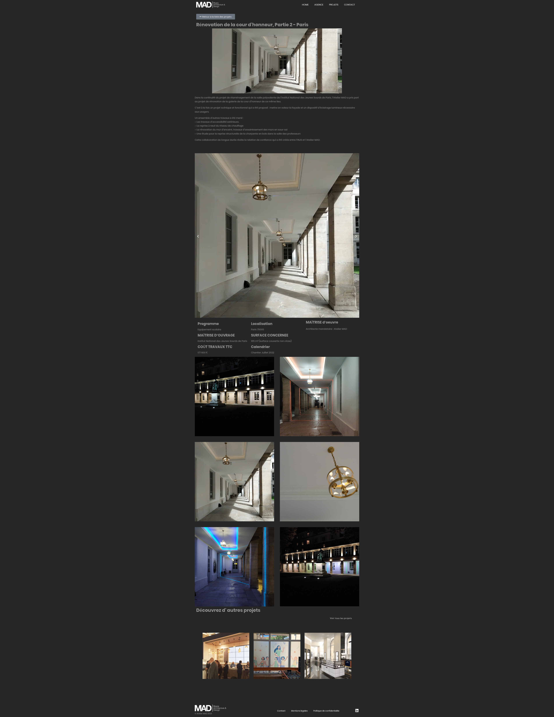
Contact (349, 4)
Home (305, 4)
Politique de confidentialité (326, 710)
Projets (333, 4)
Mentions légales (299, 710)
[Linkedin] (357, 710)
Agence (318, 4)
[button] (198, 236)
